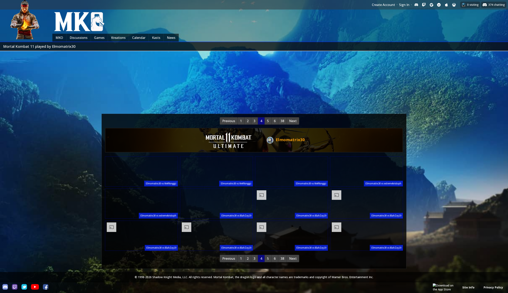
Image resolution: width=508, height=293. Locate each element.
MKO (59, 37)
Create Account (383, 5)
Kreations (118, 37)
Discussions (79, 37)
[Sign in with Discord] (416, 5)
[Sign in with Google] (431, 5)
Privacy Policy (493, 287)
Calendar (138, 37)
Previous (228, 121)
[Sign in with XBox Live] (454, 5)
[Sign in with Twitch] (424, 5)
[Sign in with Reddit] (439, 5)
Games (99, 37)
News (171, 37)
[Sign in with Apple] (446, 5)
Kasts (156, 37)
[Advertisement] (254, 81)
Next (293, 121)
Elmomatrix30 (290, 139)
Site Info (468, 287)
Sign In (404, 5)
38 (282, 121)
